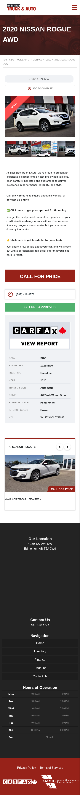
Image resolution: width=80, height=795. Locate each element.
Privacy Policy (26, 767)
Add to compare (43, 88)
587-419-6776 (20, 195)
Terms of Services (51, 767)
